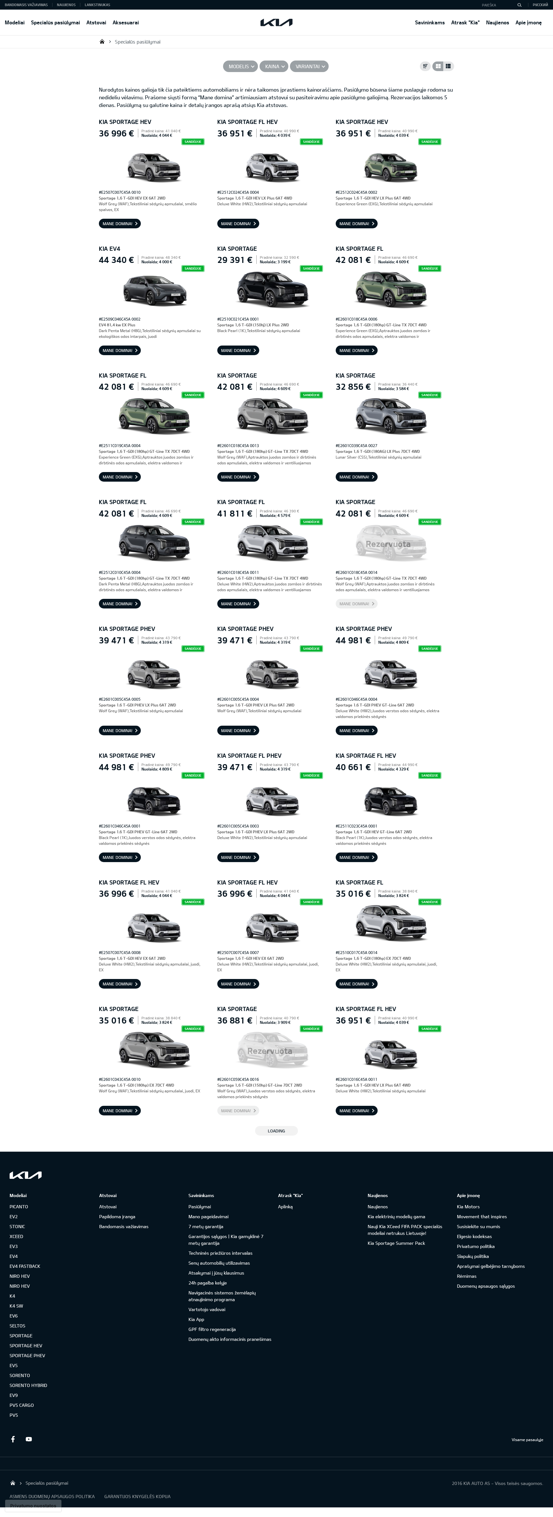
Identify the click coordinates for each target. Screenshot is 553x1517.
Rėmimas (467, 1276)
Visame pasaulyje (527, 1439)
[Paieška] (519, 4)
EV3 (14, 1246)
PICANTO (19, 1206)
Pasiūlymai (199, 1206)
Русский (540, 5)
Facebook (13, 1439)
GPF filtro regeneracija (212, 1329)
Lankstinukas (97, 5)
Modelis (239, 66)
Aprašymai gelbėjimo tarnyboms (491, 1266)
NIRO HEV (20, 1276)
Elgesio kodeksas (474, 1236)
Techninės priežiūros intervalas (220, 1253)
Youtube (29, 1439)
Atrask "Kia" (465, 22)
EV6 (14, 1315)
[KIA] (276, 22)
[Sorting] (425, 66)
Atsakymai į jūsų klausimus (216, 1273)
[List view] (448, 66)
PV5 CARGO (22, 1405)
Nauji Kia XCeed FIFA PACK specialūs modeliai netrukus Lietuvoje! (405, 1230)
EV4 (14, 1256)
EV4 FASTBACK (25, 1266)
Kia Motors (468, 1206)
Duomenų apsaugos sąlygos (486, 1286)
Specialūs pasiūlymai (55, 22)
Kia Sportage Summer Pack (396, 1243)
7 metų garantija (205, 1226)
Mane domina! (117, 223)
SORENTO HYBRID (28, 1385)
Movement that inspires (482, 1216)
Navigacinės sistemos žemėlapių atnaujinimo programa (222, 1296)
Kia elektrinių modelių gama (396, 1216)
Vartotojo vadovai (206, 1309)
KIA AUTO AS (102, 41)
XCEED (16, 1236)
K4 (12, 1296)
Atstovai (96, 22)
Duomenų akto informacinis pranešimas (229, 1339)
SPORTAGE (21, 1335)
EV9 (14, 1395)
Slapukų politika (473, 1256)
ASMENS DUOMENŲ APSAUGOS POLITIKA (52, 1496)
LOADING (276, 1130)
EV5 (14, 1365)
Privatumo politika (476, 1246)
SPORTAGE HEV (26, 1345)
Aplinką (285, 1206)
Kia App (196, 1319)
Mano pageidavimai (208, 1216)
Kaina (272, 66)
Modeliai (15, 22)
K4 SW (16, 1306)
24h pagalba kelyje (207, 1282)
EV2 (14, 1216)
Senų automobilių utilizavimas (219, 1263)
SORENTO (20, 1375)
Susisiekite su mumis (478, 1226)
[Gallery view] (437, 66)
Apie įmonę (529, 22)
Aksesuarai (126, 22)
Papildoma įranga (117, 1216)
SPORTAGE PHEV (27, 1355)
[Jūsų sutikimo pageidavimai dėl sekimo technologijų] (33, 1506)
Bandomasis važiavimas (26, 5)
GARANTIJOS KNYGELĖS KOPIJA (137, 1496)
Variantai (308, 66)
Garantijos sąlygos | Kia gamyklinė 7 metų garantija (225, 1240)
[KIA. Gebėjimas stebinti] (26, 1175)
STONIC (17, 1226)
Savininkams (430, 22)
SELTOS (17, 1325)
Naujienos (497, 22)
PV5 (14, 1415)
